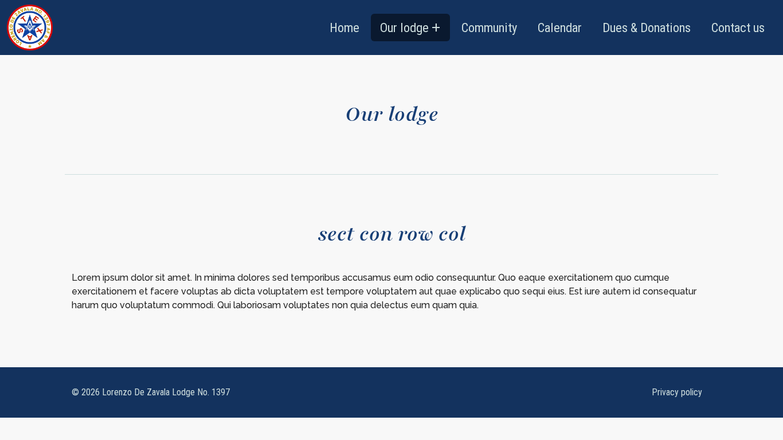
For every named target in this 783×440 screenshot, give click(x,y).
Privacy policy (677, 392)
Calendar (560, 27)
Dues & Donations (646, 27)
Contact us (738, 27)
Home (344, 27)
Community (489, 27)
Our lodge (404, 27)
